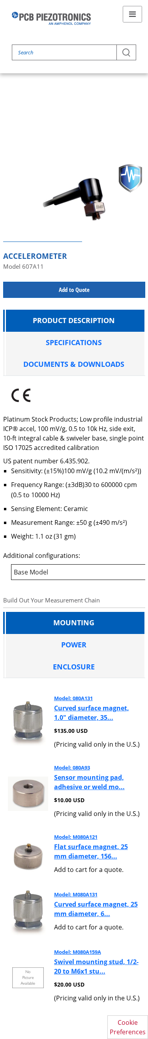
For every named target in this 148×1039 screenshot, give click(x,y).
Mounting (73, 622)
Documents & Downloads (73, 364)
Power (73, 644)
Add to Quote (74, 290)
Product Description (74, 320)
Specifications (74, 342)
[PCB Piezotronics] (51, 18)
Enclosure (74, 666)
